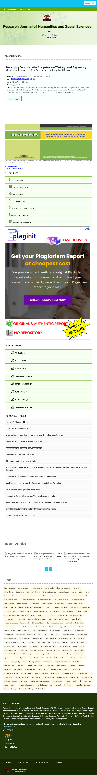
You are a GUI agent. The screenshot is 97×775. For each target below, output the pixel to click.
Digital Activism (9, 646)
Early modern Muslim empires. (80, 607)
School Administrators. (26, 685)
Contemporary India (43, 642)
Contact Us (25, 9)
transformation (55, 630)
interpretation (35, 627)
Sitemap (58, 762)
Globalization (8, 634)
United (6, 596)
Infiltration (73, 658)
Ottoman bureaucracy (75, 603)
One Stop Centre (10, 619)
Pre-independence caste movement (16, 615)
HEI (52, 634)
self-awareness (23, 588)
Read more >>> (87, 163)
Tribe (41, 665)
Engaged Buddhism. (49, 592)
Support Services (65, 627)
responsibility (49, 588)
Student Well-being (33, 592)
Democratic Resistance (79, 642)
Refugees (63, 658)
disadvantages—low (41, 673)
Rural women (36, 677)
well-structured (65, 646)
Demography (15, 662)
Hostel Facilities (79, 627)
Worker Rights (56, 669)
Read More (13, 99)
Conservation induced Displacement (16, 623)
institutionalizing (65, 654)
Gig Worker (76, 669)
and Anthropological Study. (75, 623)
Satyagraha (56, 642)
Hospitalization (42, 685)
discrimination (56, 673)
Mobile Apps (23, 650)
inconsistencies (9, 627)
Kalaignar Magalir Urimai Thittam (67, 677)
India (24, 662)
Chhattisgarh (50, 665)
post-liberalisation (10, 638)
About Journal (10, 9)
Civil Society (33, 646)
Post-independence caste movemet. (43, 615)
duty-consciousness (65, 650)
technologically (25, 638)
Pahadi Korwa (61, 665)
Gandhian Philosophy (11, 642)
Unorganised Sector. (11, 673)
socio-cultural (69, 596)
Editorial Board (42, 762)
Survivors (22, 619)
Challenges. (32, 665)
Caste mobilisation (82, 611)
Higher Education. (24, 630)
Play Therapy (68, 685)
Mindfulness (8, 592)
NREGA (66, 669)
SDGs (40, 634)
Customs (81, 665)
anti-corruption (51, 638)
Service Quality (9, 630)
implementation (83, 673)
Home (8, 762)
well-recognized (55, 685)
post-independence (40, 611)
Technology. (51, 650)
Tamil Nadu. (23, 681)
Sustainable (24, 596)
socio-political (54, 611)
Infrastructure (47, 662)
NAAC (48, 658)
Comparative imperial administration (31, 607)
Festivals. (7, 669)
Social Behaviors (10, 685)
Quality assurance (10, 658)
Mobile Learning (78, 646)
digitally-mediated (65, 638)
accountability (39, 654)
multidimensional (56, 596)
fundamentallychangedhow (39, 681)
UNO (46, 634)
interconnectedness (64, 588)
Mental (87, 592)
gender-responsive (22, 677)
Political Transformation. (49, 646)
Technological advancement (25, 634)
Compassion (20, 592)
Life (80, 592)
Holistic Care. (40, 689)
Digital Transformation (62, 662)
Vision (74, 592)
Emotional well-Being (26, 689)
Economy (83, 658)
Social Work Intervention (36, 619)
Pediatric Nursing (10, 689)
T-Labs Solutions (19, 772)
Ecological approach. (77, 599)
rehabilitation (62, 615)
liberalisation (18, 669)
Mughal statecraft (10, 607)
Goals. (45, 596)
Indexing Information (21, 222)
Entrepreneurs (9, 665)
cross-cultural (60, 603)
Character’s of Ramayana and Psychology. (18, 654)
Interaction (88, 681)
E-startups (76, 662)
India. (49, 619)
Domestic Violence (76, 615)
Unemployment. (34, 662)
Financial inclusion (10, 681)
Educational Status (38, 623)
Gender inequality (44, 599)
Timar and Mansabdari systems (56, 607)
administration (22, 603)
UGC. (58, 634)
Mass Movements (28, 642)
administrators (57, 681)
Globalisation (22, 646)
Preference (21, 665)
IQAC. (55, 658)
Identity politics (68, 611)
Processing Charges (19, 215)
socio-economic (9, 611)
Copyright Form (19, 201)
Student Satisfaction (50, 627)
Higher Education (10, 650)
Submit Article (17, 180)
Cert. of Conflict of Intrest (23, 208)
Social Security (43, 669)
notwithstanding (68, 634)
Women (72, 665)
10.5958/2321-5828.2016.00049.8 (23, 79)
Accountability (82, 634)
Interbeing (77, 588)
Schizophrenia (64, 592)
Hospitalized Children (82, 685)
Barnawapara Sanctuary (55, 623)
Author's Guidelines (20, 187)
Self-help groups (86, 677)
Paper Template (18, 194)
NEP (42, 658)
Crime (6, 662)
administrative (9, 603)
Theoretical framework (27, 599)
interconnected (9, 588)
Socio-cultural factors (61, 599)
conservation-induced (61, 619)
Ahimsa (65, 642)
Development (35, 596)
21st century (79, 630)
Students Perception (37, 650)
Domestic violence (10, 599)
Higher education (25, 658)
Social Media (77, 681)
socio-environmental (40, 630)
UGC (36, 658)
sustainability (8, 677)
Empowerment (49, 677)
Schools (67, 681)
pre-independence (24, 611)
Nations (14, 596)
